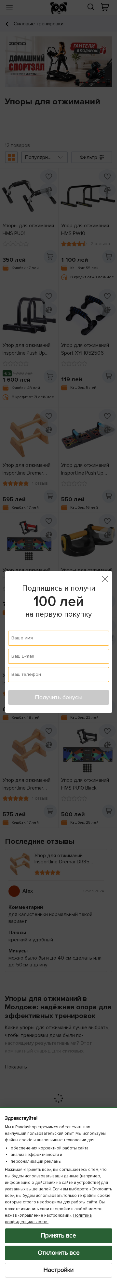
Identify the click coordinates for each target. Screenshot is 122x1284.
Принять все (58, 1235)
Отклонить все (59, 1253)
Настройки (59, 1270)
